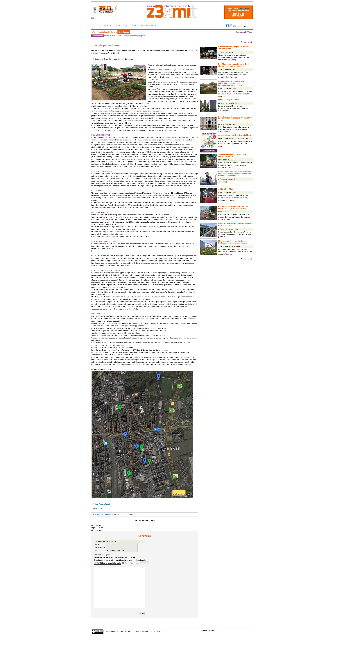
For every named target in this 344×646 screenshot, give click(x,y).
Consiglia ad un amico (112, 59)
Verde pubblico (97, 508)
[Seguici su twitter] (231, 25)
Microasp (212, 631)
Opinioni (113, 36)
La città (106, 36)
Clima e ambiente (97, 36)
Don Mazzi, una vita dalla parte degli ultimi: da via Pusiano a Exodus (233, 65)
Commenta (129, 59)
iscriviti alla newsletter (115, 25)
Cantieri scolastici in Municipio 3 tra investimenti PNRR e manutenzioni (233, 207)
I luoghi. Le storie (234, 52)
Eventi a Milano (233, 103)
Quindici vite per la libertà (229, 99)
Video (249, 32)
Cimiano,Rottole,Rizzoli (101, 504)
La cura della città (234, 212)
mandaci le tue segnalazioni (143, 25)
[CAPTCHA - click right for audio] (107, 563)
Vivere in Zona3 (103, 32)
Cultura (114, 32)
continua (232, 60)
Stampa (98, 59)
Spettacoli (231, 179)
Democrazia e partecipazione (137, 36)
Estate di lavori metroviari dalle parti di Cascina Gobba (234, 225)
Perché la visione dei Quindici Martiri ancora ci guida (233, 48)
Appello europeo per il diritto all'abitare (234, 135)
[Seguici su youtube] (234, 25)
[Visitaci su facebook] (92, 18)
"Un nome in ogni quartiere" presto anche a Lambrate (233, 155)
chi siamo (97, 25)
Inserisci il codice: (132, 563)
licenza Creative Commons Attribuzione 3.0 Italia (144, 631)
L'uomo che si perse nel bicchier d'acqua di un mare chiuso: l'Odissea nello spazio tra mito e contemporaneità (234, 174)
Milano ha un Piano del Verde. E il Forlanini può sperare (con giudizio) (233, 242)
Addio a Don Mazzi (226, 189)
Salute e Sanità (122, 36)
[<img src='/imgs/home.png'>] (93, 32)
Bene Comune (124, 32)
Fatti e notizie (232, 69)
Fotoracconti (241, 32)
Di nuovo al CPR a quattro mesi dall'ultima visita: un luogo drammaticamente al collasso (231, 83)
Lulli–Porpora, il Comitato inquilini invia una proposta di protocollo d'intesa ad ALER (235, 119)
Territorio (231, 160)
